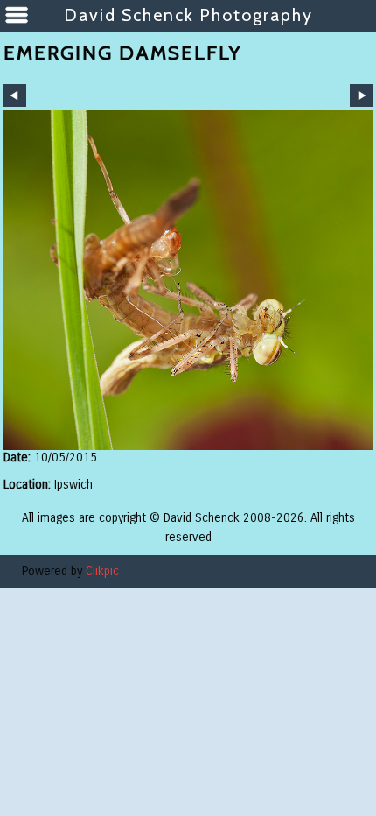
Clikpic (102, 571)
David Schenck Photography (188, 14)
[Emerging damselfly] (188, 280)
